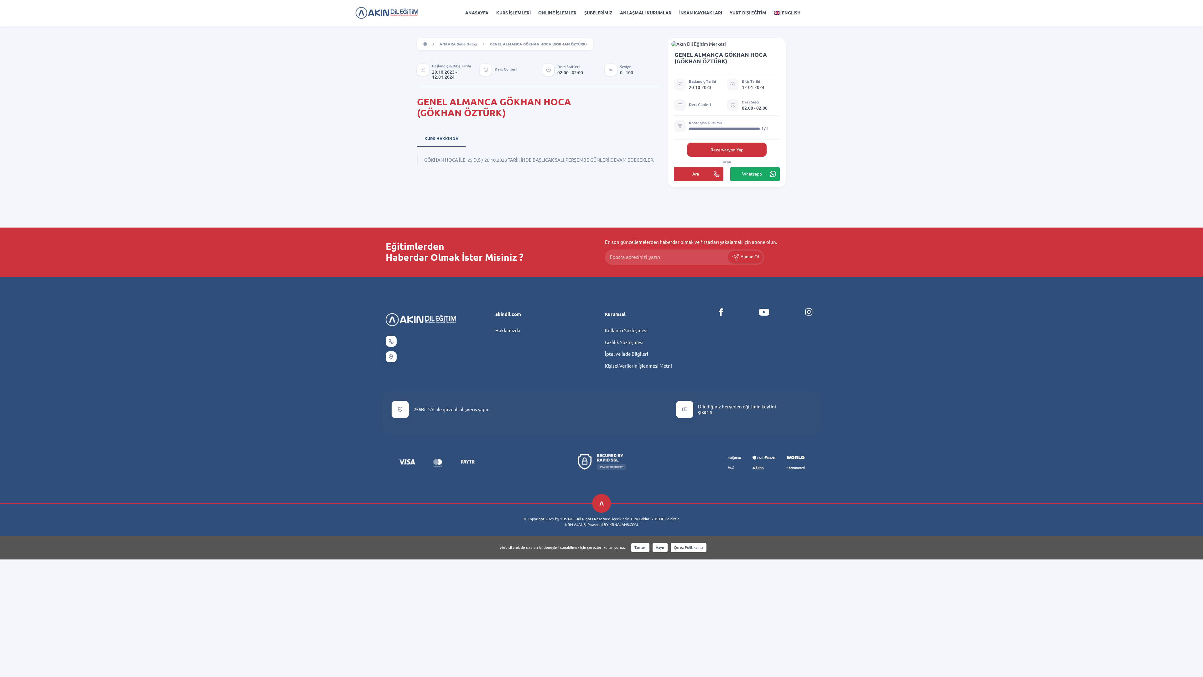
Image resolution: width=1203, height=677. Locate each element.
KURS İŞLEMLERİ (513, 12)
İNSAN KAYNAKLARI (700, 12)
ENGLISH (791, 12)
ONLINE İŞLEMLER (557, 12)
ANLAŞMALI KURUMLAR (645, 12)
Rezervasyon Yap (727, 149)
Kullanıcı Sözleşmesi (626, 330)
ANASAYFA (476, 12)
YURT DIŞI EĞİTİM (748, 12)
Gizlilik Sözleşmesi (624, 342)
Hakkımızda (507, 330)
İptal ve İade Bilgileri (626, 354)
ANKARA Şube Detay (458, 44)
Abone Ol (749, 256)
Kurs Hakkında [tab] (441, 138)
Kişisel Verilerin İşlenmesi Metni (638, 366)
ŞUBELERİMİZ (598, 12)
